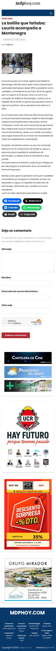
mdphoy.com (27, 612)
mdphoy (9, 44)
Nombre (6, 277)
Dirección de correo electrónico (20, 291)
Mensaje (6, 249)
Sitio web (7, 305)
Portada (7, 18)
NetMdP (50, 647)
